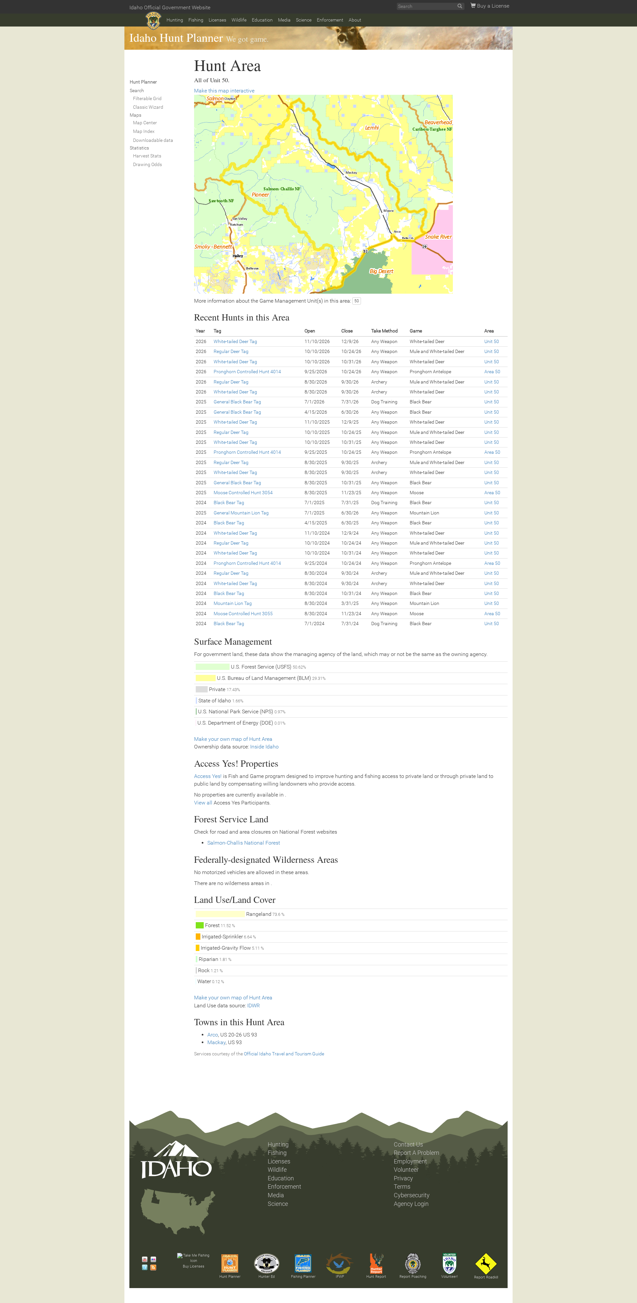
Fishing (195, 20)
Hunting (175, 20)
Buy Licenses (193, 1266)
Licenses (217, 20)
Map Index (144, 131)
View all (203, 803)
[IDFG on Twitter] (143, 1268)
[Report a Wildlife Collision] (486, 1264)
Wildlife (239, 20)
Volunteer (406, 1169)
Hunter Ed (266, 1276)
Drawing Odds (147, 164)
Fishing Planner (303, 1276)
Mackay (216, 1042)
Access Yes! (208, 776)
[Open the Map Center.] (351, 194)
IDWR (253, 1005)
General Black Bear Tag (237, 401)
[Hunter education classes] (266, 1263)
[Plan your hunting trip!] (230, 1263)
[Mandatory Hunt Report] (376, 1263)
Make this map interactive (224, 91)
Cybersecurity (412, 1195)
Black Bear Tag (229, 502)
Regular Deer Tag (231, 351)
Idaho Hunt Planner (176, 37)
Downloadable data (153, 140)
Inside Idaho (264, 746)
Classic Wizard (148, 107)
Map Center (145, 122)
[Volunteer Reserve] (449, 1263)
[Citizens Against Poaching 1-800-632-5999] (412, 1263)
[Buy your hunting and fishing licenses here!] (193, 1258)
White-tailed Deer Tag (235, 341)
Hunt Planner (230, 1276)
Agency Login (411, 1204)
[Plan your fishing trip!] (303, 1263)
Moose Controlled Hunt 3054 (243, 492)
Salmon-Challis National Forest (243, 843)
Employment (410, 1161)
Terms (402, 1186)
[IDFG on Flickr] (151, 1260)
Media (284, 20)
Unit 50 (491, 341)
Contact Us (408, 1144)
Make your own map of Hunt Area (233, 739)
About (355, 20)
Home (153, 20)
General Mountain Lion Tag (241, 512)
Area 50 (492, 371)
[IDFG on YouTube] (143, 1260)
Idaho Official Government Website (169, 7)
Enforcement (330, 20)
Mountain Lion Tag (233, 603)
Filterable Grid (147, 98)
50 (356, 301)
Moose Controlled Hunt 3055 (243, 613)
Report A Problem (416, 1153)
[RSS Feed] (151, 1268)
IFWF (340, 1276)
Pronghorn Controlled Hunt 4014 (247, 371)
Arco (212, 1035)
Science (304, 20)
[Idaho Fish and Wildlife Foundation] (339, 1263)
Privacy (403, 1178)
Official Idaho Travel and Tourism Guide (284, 1053)
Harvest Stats (147, 155)
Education (262, 20)
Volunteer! (449, 1276)
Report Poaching (412, 1276)
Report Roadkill (486, 1277)
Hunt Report (376, 1276)
